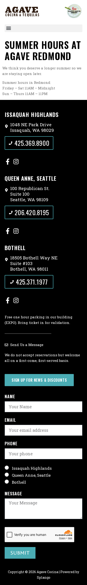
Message (13, 494)
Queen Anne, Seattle (31, 475)
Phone (11, 443)
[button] (43, 28)
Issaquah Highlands (32, 468)
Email (10, 420)
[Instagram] (16, 162)
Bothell (19, 482)
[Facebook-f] (8, 162)
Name (10, 396)
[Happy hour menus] (73, 10)
